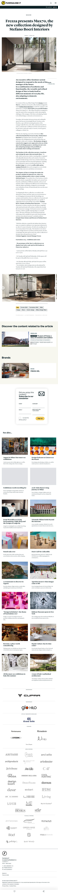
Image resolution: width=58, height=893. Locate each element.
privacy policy (22, 419)
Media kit (4, 873)
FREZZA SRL (51, 84)
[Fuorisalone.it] (11, 3)
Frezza (40, 103)
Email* (20, 409)
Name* (20, 403)
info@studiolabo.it (8, 867)
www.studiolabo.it (8, 869)
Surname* (35, 403)
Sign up (40, 418)
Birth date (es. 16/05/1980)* (36, 410)
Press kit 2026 (5, 875)
